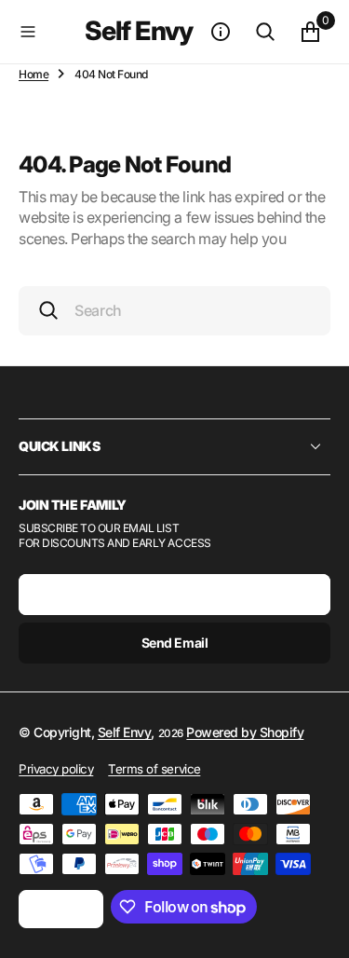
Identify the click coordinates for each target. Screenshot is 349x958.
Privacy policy (56, 768)
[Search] (265, 31)
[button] (48, 31)
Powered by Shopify (244, 732)
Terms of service (154, 768)
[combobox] (174, 310)
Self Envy (125, 732)
